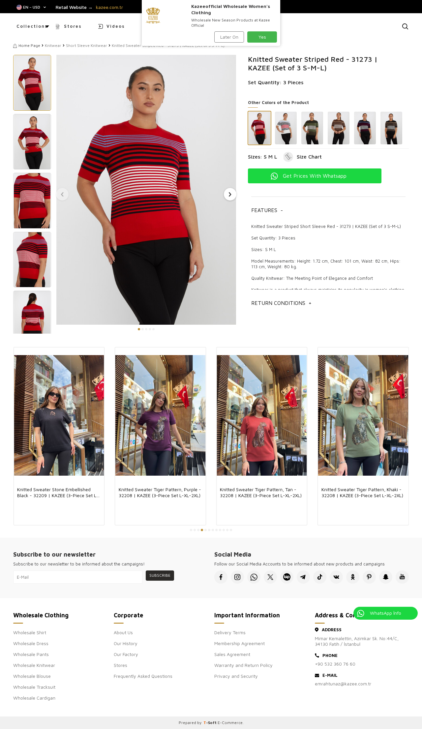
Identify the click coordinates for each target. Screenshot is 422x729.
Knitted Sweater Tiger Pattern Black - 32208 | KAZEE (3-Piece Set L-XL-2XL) (362, 492)
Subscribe (159, 575)
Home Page (29, 45)
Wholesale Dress (30, 643)
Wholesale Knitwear (34, 665)
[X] (270, 577)
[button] (139, 329)
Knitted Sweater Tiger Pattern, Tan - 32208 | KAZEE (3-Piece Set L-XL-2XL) (159, 492)
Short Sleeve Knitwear (86, 45)
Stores (73, 26)
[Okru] (352, 577)
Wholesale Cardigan (34, 698)
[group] (146, 190)
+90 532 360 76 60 (335, 664)
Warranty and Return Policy (243, 665)
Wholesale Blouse (32, 676)
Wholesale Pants (31, 654)
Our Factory (126, 654)
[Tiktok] (319, 577)
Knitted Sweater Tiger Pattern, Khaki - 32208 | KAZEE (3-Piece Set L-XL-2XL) (261, 492)
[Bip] (286, 577)
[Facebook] (220, 577)
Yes (262, 37)
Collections (32, 26)
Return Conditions (281, 303)
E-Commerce (230, 722)
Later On (229, 37)
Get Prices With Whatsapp (315, 176)
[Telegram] (303, 577)
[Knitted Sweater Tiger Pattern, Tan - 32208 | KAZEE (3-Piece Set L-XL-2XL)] (160, 415)
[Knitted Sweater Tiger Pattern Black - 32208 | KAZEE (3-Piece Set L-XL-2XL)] (363, 415)
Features (267, 210)
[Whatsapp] (253, 577)
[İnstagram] (237, 577)
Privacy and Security (236, 676)
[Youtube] (402, 577)
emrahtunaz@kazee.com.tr (343, 683)
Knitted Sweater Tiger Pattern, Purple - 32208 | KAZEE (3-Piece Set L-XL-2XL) (58, 492)
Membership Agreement (239, 643)
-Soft (210, 722)
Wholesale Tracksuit (34, 687)
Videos (115, 26)
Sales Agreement (232, 654)
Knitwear (53, 45)
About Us (123, 632)
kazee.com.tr (109, 7)
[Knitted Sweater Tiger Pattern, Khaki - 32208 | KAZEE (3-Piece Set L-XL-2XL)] (262, 415)
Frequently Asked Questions (143, 676)
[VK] (336, 577)
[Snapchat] (385, 577)
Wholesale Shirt (29, 632)
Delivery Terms (230, 632)
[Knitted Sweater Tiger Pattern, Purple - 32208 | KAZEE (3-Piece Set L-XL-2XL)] (59, 415)
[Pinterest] (369, 577)
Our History (125, 643)
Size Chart (309, 157)
